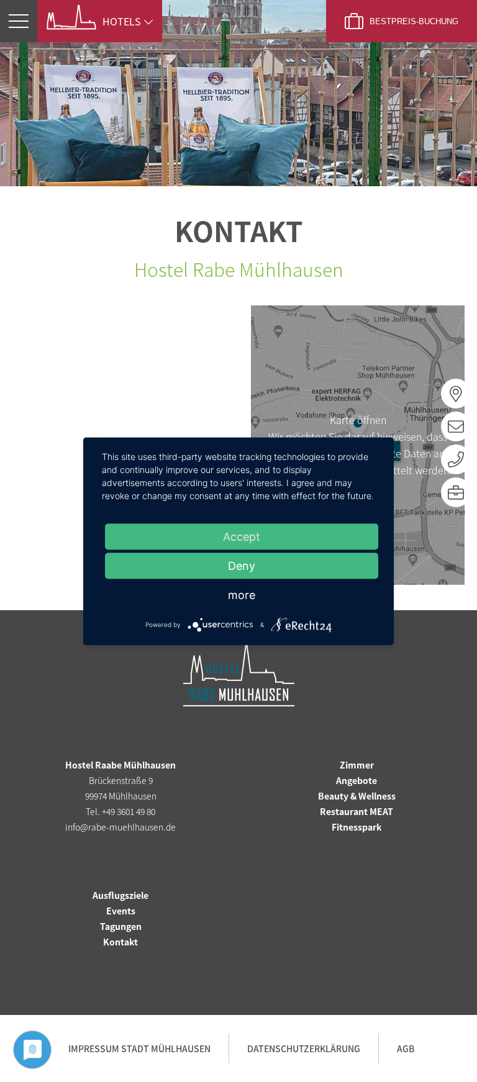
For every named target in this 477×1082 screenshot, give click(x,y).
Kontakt (120, 941)
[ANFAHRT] (456, 393)
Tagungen (121, 926)
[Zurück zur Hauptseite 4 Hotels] (74, 17)
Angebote (356, 780)
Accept (241, 536)
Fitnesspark (356, 827)
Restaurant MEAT (356, 811)
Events (120, 910)
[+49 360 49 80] (456, 459)
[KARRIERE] (456, 492)
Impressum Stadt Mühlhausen (139, 1048)
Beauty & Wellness (357, 796)
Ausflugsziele (120, 895)
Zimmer (357, 765)
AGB (405, 1048)
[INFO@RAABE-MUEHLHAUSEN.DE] (456, 426)
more (241, 594)
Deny (241, 565)
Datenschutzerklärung (303, 1048)
